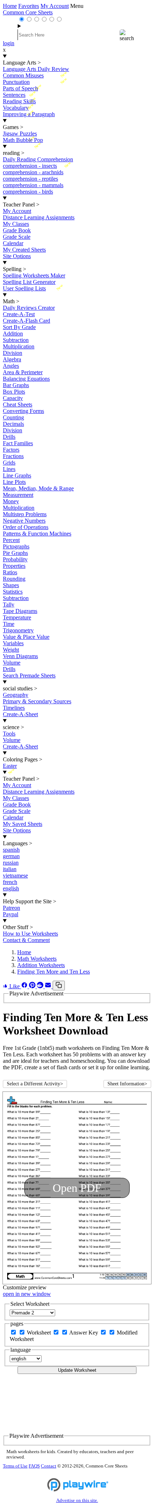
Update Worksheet (77, 1370)
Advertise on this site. (77, 1500)
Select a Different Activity (35, 1083)
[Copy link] (59, 985)
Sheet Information (127, 1083)
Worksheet (39, 1332)
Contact (48, 1466)
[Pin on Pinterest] (33, 986)
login (8, 43)
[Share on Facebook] (25, 986)
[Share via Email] (49, 986)
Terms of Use (15, 1466)
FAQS (34, 1466)
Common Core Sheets (28, 12)
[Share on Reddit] (41, 986)
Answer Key (84, 1332)
